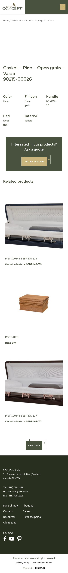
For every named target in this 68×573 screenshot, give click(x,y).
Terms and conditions (42, 562)
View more (34, 445)
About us (28, 505)
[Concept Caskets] (13, 6)
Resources (9, 516)
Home (6, 20)
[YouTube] (12, 539)
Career (27, 511)
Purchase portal (32, 516)
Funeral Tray (10, 505)
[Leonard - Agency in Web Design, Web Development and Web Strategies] (40, 567)
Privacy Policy (22, 562)
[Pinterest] (19, 539)
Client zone (9, 522)
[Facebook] (4, 538)
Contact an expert (34, 161)
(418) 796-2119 (15, 487)
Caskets (15, 20)
